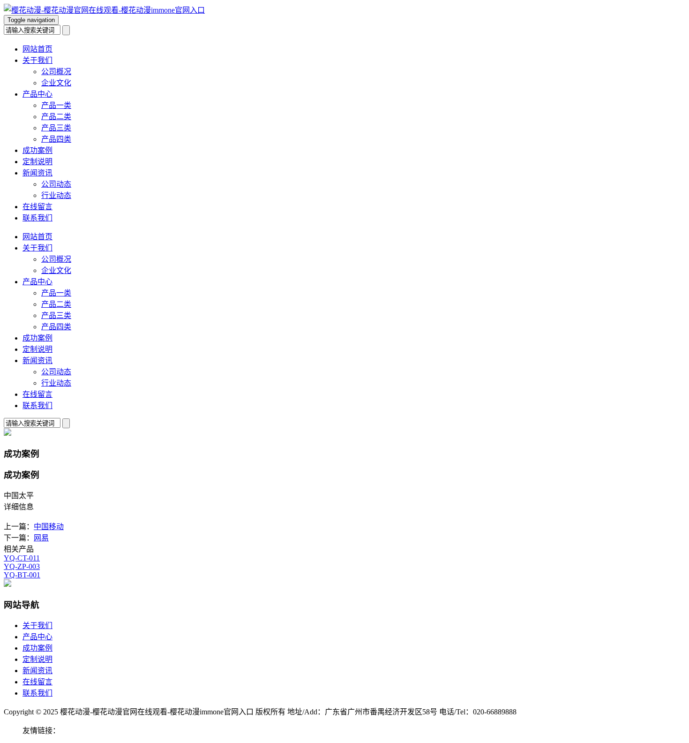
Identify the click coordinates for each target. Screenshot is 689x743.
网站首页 (37, 49)
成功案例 (37, 150)
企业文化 (56, 83)
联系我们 (37, 218)
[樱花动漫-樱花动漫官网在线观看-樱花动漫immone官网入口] (104, 10)
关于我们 (37, 60)
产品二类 (56, 117)
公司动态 (56, 184)
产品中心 (37, 94)
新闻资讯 (37, 173)
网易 (41, 538)
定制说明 (37, 162)
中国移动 (49, 527)
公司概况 (56, 72)
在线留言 (37, 207)
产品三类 (56, 128)
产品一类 (56, 105)
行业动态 (56, 195)
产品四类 (56, 139)
